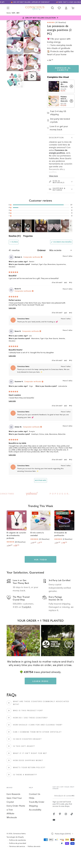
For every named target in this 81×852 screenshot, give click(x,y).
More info (64, 86)
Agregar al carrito (63, 68)
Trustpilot (26, 607)
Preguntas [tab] (28, 236)
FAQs (31, 798)
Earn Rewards (13, 794)
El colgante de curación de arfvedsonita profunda (16, 535)
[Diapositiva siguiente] (70, 225)
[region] (40, 225)
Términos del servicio (17, 846)
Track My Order (37, 802)
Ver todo (40, 559)
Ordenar (41, 250)
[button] (52, 8)
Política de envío (34, 846)
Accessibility (35, 809)
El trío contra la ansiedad (37, 534)
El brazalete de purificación (60, 534)
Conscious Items (19, 833)
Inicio (9, 12)
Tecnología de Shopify (15, 837)
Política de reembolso (17, 840)
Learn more (40, 681)
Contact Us (34, 794)
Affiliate (10, 813)
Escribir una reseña (62, 242)
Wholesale (12, 817)
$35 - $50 (15, 12)
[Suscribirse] (72, 796)
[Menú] (8, 8)
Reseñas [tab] (15, 236)
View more (53, 176)
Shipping (33, 806)
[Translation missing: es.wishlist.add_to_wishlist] (37, 23)
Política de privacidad (17, 843)
